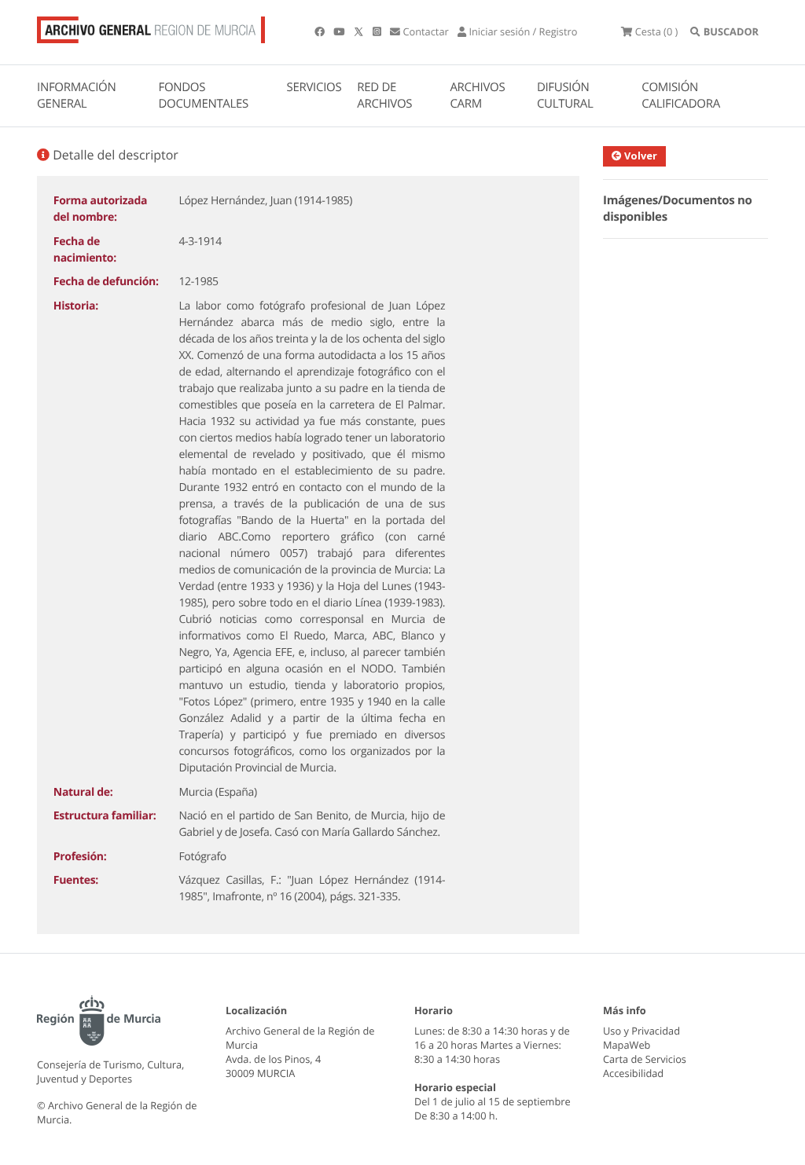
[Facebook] (320, 31)
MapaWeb (626, 1045)
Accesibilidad (633, 1073)
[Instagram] (378, 31)
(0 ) (656, 31)
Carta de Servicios (644, 1059)
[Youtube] (340, 31)
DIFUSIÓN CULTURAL (565, 95)
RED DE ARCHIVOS (384, 95)
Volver (639, 155)
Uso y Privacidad (641, 1031)
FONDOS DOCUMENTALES (203, 95)
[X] (360, 31)
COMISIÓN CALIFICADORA (680, 95)
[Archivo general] (151, 27)
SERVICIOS (314, 87)
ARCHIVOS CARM (477, 95)
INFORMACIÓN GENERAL (76, 95)
